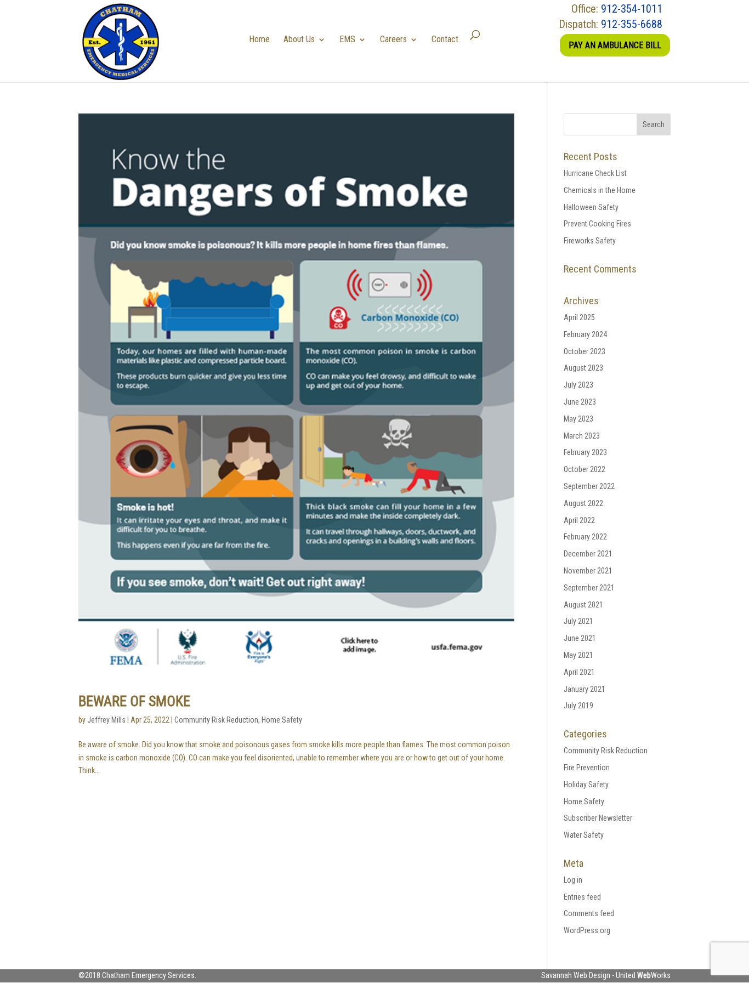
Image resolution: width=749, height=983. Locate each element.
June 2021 (580, 638)
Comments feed (589, 913)
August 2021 (583, 604)
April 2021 (579, 672)
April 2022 (579, 520)
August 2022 (583, 503)
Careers (393, 39)
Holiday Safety (586, 784)
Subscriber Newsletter (598, 818)
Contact (445, 39)
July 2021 (578, 621)
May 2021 (578, 655)
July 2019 (578, 705)
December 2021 (588, 553)
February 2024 (585, 334)
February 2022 (585, 536)
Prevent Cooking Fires (597, 223)
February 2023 (585, 452)
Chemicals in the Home (599, 190)
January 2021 (584, 689)
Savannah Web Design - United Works (606, 975)
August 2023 (583, 367)
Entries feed (582, 897)
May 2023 (578, 418)
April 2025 (579, 317)
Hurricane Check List (595, 173)
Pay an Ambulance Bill (615, 45)
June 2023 (580, 401)
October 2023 (584, 351)
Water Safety (584, 835)
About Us (299, 39)
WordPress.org (587, 930)
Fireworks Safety (590, 240)
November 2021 (588, 570)
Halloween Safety (591, 207)
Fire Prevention (587, 767)
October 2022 (584, 469)
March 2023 (582, 435)
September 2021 (589, 587)
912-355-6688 (631, 24)
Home (259, 39)
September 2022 (589, 486)
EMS (347, 39)
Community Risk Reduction (216, 719)
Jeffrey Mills (106, 719)
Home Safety (282, 719)
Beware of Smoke (134, 701)
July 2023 (578, 384)
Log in (573, 880)
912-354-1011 (631, 8)
